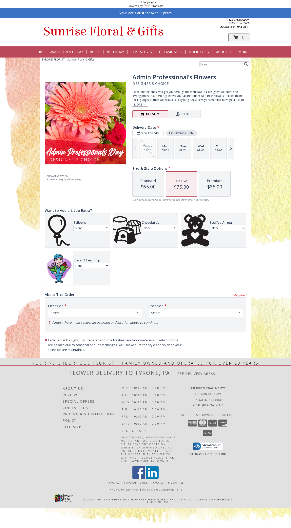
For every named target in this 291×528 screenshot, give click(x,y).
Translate (157, 6)
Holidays (197, 52)
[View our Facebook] (138, 478)
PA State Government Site (162, 489)
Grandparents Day (65, 52)
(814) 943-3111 (239, 27)
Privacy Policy (182, 499)
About (222, 52)
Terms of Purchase (214, 499)
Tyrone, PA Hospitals (167, 482)
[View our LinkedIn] (152, 478)
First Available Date (181, 133)
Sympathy (140, 52)
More (243, 52)
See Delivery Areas (196, 373)
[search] (246, 64)
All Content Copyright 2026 (106, 499)
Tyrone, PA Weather (123, 489)
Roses (95, 52)
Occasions (168, 52)
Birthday (115, 52)
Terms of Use (158, 502)
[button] (238, 37)
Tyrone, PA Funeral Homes (127, 482)
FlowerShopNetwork (148, 499)
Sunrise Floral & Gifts (104, 31)
